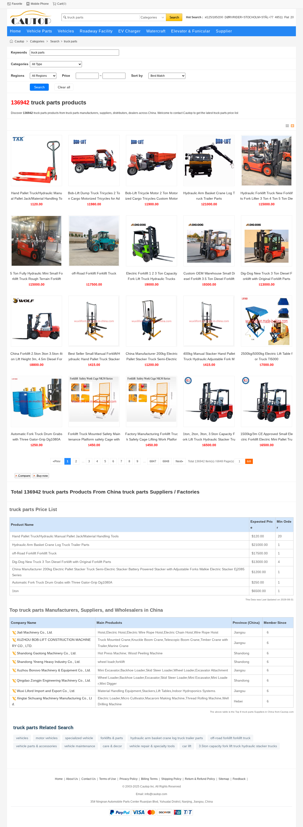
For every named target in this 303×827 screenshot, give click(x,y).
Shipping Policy (171, 779)
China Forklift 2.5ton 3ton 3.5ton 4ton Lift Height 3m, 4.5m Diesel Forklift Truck (36, 359)
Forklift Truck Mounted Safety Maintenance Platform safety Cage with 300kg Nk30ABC (94, 439)
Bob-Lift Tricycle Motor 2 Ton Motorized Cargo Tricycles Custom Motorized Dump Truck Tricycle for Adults (151, 198)
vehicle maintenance (79, 746)
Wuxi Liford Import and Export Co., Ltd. (46, 691)
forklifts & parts (112, 738)
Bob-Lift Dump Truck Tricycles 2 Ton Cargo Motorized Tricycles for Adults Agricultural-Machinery (94, 198)
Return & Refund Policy (200, 779)
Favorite (17, 3)
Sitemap (223, 779)
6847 (153, 461)
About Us (72, 779)
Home (59, 779)
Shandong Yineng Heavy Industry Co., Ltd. (48, 662)
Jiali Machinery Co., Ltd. (35, 632)
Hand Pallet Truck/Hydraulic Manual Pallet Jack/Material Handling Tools (36, 198)
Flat (286, 17)
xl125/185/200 (214, 17)
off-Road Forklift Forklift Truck (94, 273)
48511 (279, 17)
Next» (179, 461)
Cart (60, 3)
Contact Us (88, 779)
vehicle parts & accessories (36, 746)
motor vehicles (47, 738)
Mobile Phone (40, 3)
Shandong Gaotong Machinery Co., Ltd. (46, 653)
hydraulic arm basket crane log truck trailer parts (166, 738)
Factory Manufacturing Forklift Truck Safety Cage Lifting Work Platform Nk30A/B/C (151, 439)
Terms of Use (107, 779)
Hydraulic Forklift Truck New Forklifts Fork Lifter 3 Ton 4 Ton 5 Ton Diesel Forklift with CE (266, 198)
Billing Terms (149, 779)
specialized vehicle (79, 738)
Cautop (19, 41)
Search (54, 41)
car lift (186, 746)
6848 (166, 461)
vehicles (22, 738)
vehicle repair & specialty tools (152, 746)
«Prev (56, 461)
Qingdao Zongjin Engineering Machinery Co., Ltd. (54, 680)
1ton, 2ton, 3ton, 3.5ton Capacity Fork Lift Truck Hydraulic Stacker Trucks (209, 439)
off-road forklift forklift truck (230, 738)
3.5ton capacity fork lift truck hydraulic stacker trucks (238, 746)
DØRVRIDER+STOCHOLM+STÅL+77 (249, 17)
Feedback (239, 779)
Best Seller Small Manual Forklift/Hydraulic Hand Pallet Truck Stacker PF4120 (94, 359)
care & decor (112, 746)
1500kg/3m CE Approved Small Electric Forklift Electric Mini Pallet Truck (267, 439)
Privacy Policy (129, 779)
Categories (37, 41)
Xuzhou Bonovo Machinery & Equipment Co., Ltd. (54, 670)
